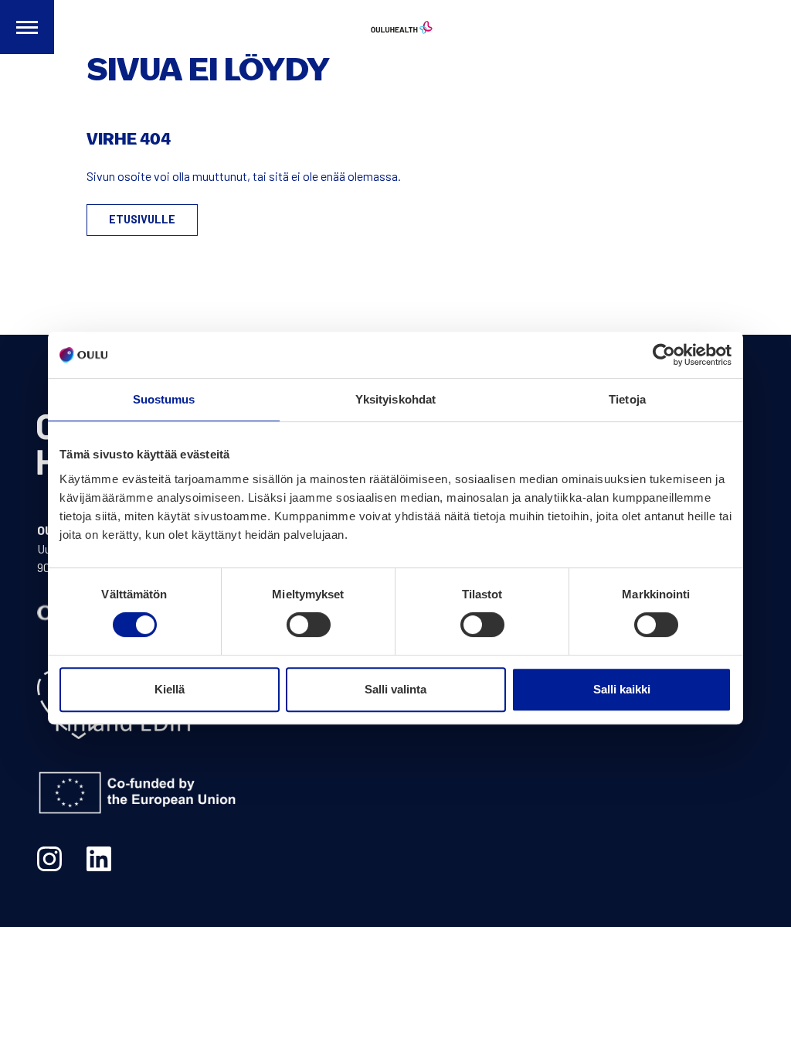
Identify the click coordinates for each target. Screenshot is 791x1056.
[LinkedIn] (99, 859)
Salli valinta (395, 689)
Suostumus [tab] (164, 399)
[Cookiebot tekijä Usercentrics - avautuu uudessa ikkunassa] (664, 354)
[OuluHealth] (395, 27)
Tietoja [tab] (627, 399)
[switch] (309, 624)
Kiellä (169, 689)
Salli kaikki (621, 689)
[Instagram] (49, 859)
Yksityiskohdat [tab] (395, 399)
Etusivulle (142, 219)
